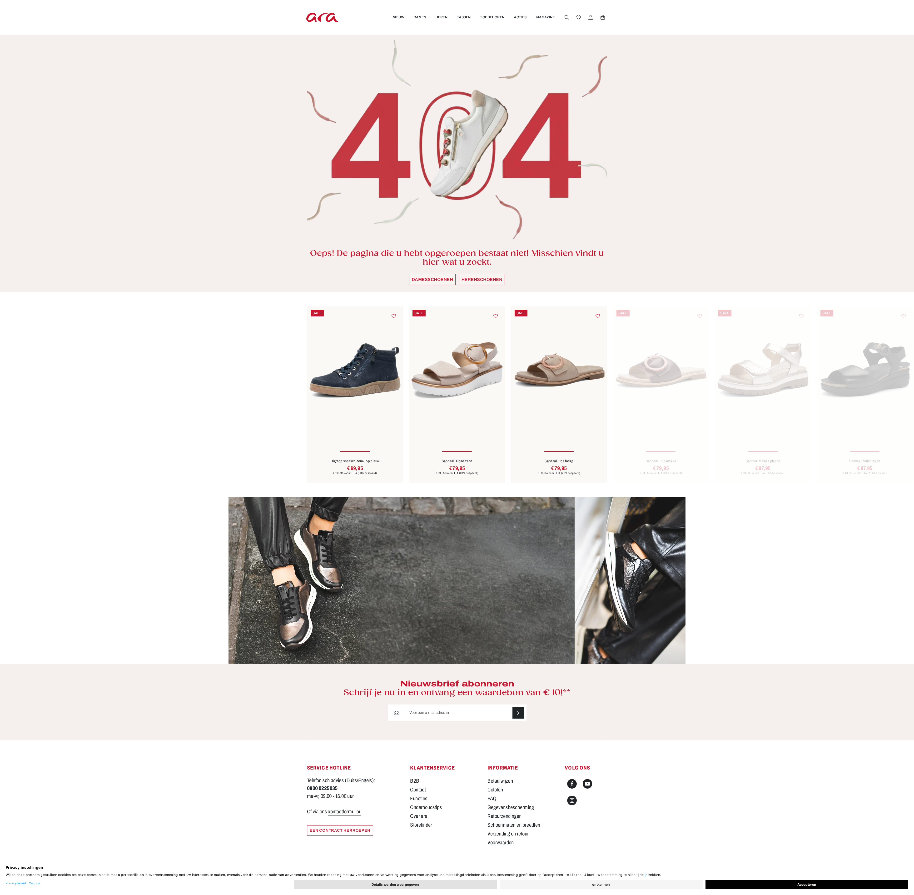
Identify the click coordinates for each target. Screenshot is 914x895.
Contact (418, 790)
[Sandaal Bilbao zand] (457, 370)
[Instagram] (572, 800)
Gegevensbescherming (510, 807)
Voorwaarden (500, 842)
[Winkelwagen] (603, 17)
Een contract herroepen (340, 830)
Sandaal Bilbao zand (457, 461)
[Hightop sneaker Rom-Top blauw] (355, 370)
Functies (418, 798)
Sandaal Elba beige (559, 461)
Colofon (495, 790)
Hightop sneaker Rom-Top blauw (355, 461)
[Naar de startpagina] (322, 17)
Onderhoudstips (426, 807)
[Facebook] (572, 784)
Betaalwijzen (500, 781)
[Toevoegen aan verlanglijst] (394, 316)
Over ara (418, 816)
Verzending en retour (508, 834)
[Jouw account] (590, 17)
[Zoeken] (566, 17)
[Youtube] (587, 784)
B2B (414, 781)
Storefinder (421, 825)
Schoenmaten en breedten (513, 825)
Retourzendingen (504, 816)
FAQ (491, 798)
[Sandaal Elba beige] (559, 370)
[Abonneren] (518, 713)
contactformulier (344, 812)
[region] (457, 394)
